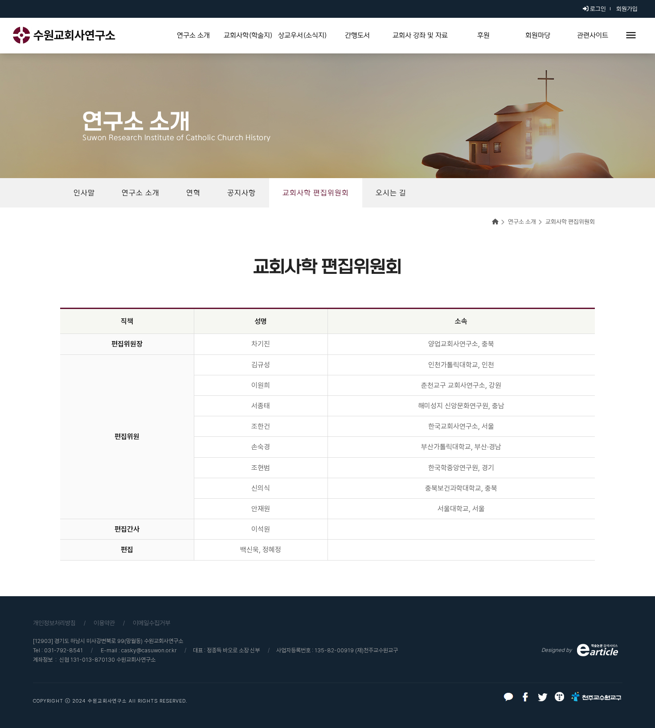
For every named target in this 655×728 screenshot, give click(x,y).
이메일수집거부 (151, 622)
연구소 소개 (522, 222)
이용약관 (104, 622)
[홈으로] (499, 222)
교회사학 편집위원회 (570, 222)
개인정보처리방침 (54, 622)
